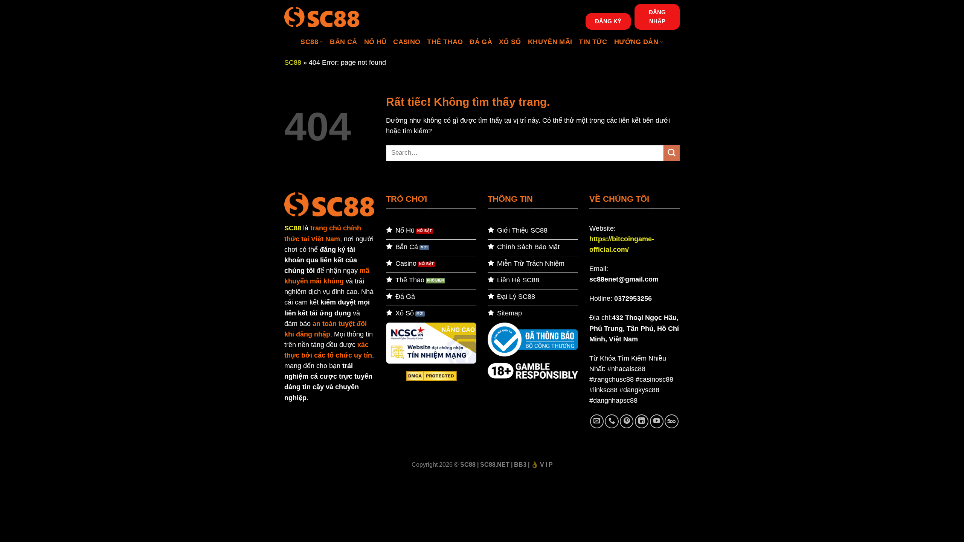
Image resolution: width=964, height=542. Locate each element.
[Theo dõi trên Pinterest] (626, 421)
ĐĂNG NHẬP (657, 16)
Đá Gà (481, 42)
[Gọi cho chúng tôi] (611, 421)
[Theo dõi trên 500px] (671, 421)
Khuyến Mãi (550, 42)
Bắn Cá (343, 42)
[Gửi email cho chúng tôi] (597, 421)
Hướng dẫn (636, 42)
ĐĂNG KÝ (608, 21)
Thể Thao (445, 42)
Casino (406, 42)
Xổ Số (510, 42)
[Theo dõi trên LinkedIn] (641, 421)
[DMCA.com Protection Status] (431, 375)
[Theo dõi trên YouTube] (657, 421)
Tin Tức (593, 42)
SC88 (309, 42)
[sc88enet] (322, 17)
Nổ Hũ (375, 42)
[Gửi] (672, 153)
